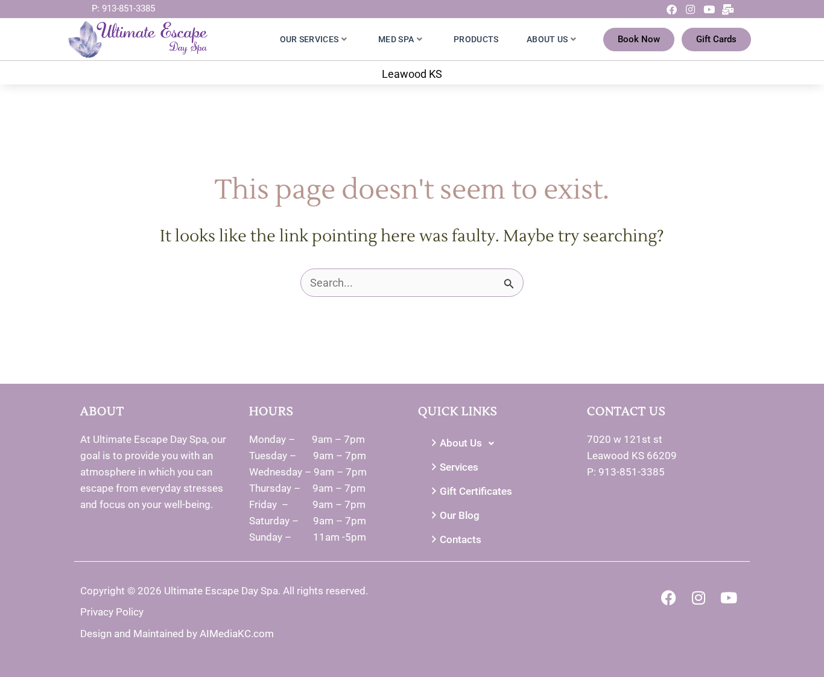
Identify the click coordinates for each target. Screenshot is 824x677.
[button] (496, 443)
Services (459, 467)
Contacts (460, 539)
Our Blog (460, 515)
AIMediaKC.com (237, 634)
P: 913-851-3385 (123, 8)
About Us (547, 39)
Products (476, 39)
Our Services (309, 39)
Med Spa (396, 39)
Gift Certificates (476, 491)
